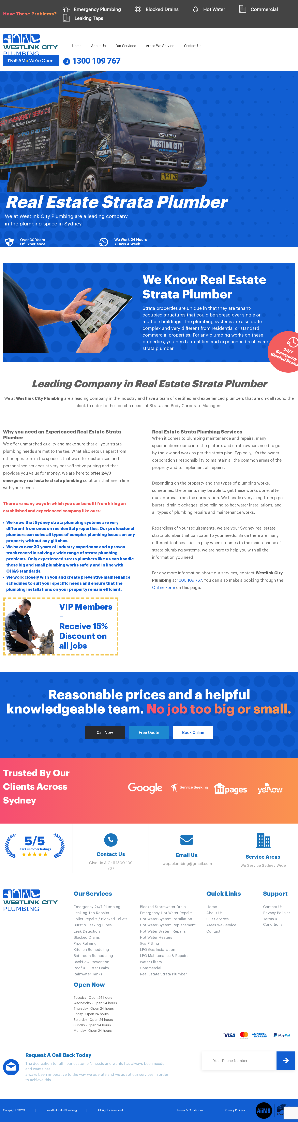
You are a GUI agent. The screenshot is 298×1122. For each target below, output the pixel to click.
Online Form (163, 588)
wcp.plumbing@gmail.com (187, 864)
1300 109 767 (189, 580)
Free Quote (149, 732)
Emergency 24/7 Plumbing (97, 907)
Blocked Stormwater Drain (163, 907)
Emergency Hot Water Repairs (166, 913)
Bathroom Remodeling (93, 956)
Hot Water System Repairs (163, 931)
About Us (98, 46)
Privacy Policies (276, 913)
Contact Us (193, 46)
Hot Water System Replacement (168, 925)
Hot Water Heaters (156, 937)
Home (77, 46)
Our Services (126, 46)
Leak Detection (87, 931)
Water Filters (151, 962)
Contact (213, 931)
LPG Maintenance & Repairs (164, 956)
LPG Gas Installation (157, 949)
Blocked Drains (162, 9)
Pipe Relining (85, 943)
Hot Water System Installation (166, 919)
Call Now (105, 732)
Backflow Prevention (91, 962)
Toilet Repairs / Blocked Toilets (101, 919)
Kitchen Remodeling (91, 949)
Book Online (193, 732)
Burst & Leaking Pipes (93, 925)
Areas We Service (160, 46)
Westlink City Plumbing (62, 1110)
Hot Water (213, 9)
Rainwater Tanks (88, 974)
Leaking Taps (88, 18)
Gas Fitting (149, 943)
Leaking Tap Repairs (91, 913)
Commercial (264, 9)
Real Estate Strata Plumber (163, 974)
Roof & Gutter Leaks (91, 968)
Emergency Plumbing (97, 9)
